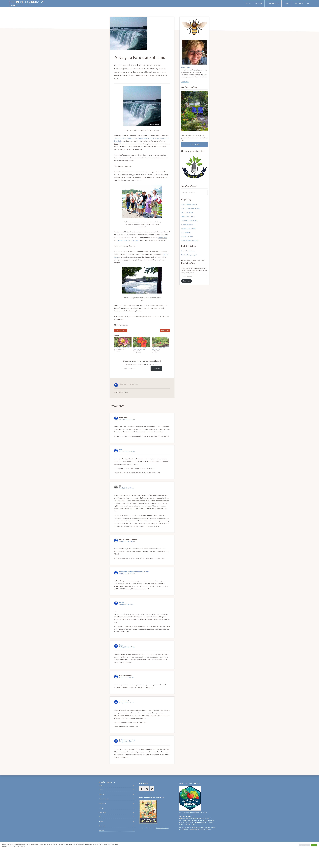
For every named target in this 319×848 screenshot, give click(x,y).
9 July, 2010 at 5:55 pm (126, 677)
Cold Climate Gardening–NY (190, 208)
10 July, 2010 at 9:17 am (126, 604)
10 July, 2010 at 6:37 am (127, 647)
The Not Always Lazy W (189, 255)
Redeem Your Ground (188, 228)
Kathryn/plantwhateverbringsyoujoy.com (134, 571)
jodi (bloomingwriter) (127, 740)
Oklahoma (102, 812)
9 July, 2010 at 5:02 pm (126, 742)
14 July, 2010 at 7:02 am (127, 419)
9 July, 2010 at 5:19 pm (126, 703)
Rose (121, 645)
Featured (102, 794)
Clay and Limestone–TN (189, 204)
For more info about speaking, (154, 828)
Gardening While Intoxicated (128, 240)
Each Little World (187, 212)
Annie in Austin (124, 701)
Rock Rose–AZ (186, 232)
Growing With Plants (188, 216)
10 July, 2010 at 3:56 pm (127, 541)
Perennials (102, 817)
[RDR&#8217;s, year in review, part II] (123, 342)
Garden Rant (162, 237)
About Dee (185, 68)
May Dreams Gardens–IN (189, 220)
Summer (102, 826)
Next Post (165, 330)
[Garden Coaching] (194, 111)
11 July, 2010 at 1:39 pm (126, 488)
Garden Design (103, 799)
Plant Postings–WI (187, 224)
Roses (101, 821)
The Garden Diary (187, 236)
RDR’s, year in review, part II (122, 347)
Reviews (101, 830)
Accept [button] (314, 845)
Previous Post (121, 330)
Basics (101, 785)
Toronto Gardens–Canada (189, 240)
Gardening (124, 392)
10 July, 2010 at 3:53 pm (127, 573)
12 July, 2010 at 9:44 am (127, 451)
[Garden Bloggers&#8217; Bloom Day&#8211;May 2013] (160, 342)
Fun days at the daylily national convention (139, 348)
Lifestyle (101, 808)
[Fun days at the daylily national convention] (141, 342)
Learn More (194, 144)
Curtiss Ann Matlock (187, 251)
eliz (120, 449)
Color (101, 790)
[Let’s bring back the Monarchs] (148, 823)
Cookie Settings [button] (304, 845)
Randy (121, 602)
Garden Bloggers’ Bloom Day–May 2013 (159, 348)
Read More (184, 81)
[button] (308, 3)
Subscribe (156, 368)
